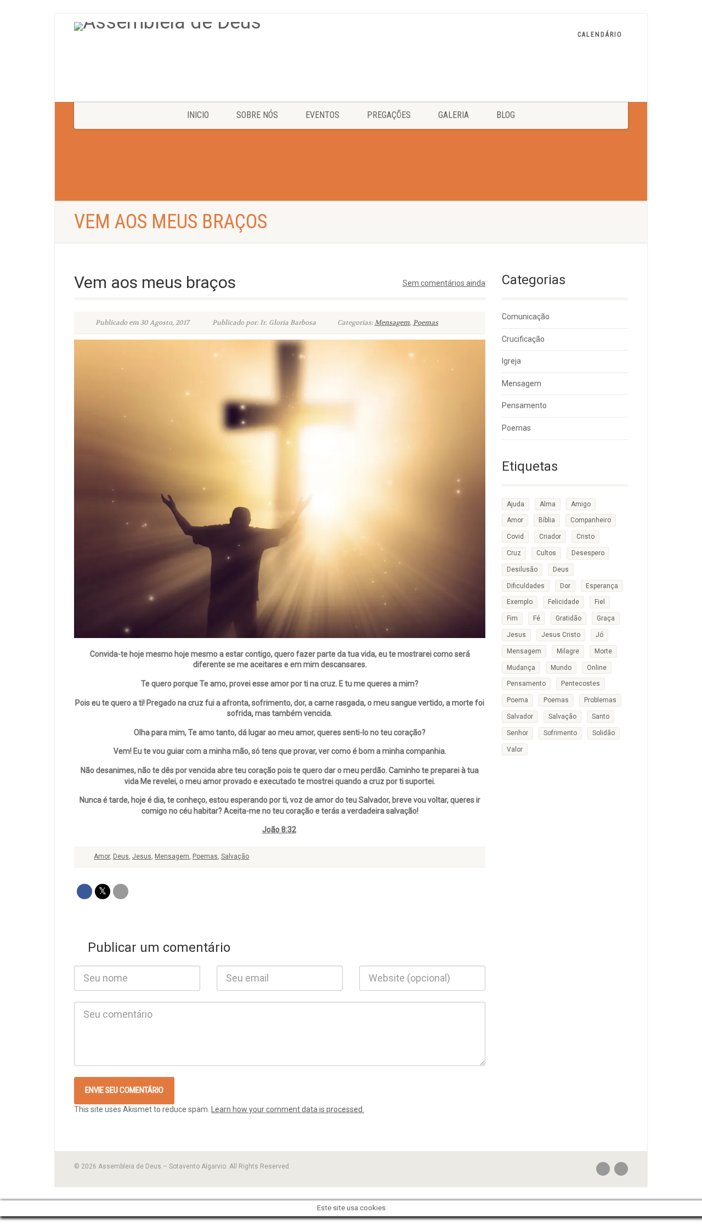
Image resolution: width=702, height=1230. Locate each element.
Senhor (517, 733)
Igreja (511, 361)
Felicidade (563, 602)
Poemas (425, 322)
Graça (606, 618)
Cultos (546, 553)
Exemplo (520, 602)
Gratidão (568, 618)
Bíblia (547, 520)
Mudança (521, 668)
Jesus (141, 856)
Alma (548, 504)
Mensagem (392, 322)
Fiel (600, 602)
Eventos (322, 115)
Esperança (602, 586)
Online (597, 668)
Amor (102, 856)
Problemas (600, 700)
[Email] (120, 891)
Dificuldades (526, 586)
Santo (600, 716)
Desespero (587, 553)
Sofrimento (560, 733)
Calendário (600, 34)
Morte (603, 651)
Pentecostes (580, 683)
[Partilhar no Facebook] (84, 891)
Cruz (514, 553)
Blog (505, 115)
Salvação (235, 856)
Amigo (581, 504)
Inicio (198, 115)
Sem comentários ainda (444, 283)
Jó (599, 635)
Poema (517, 700)
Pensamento (524, 405)
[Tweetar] (102, 891)
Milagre (568, 651)
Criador (550, 536)
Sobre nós (257, 115)
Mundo (561, 668)
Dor (565, 586)
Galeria (453, 115)
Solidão (603, 733)
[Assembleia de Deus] (225, 26)
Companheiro (590, 520)
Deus (121, 856)
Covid (515, 536)
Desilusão (522, 569)
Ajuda (515, 504)
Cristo (585, 536)
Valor (515, 749)
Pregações (389, 115)
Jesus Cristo (560, 635)
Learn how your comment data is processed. (287, 1109)
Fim (512, 618)
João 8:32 (279, 829)
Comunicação (526, 316)
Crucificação (523, 339)
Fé (536, 618)
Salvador (520, 716)
